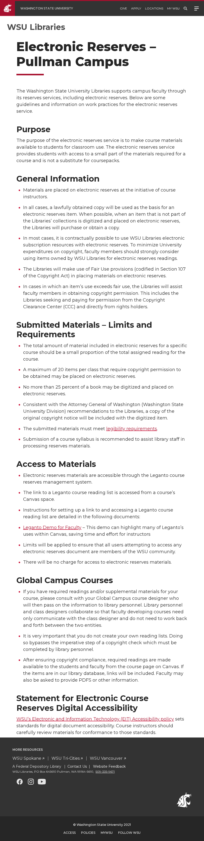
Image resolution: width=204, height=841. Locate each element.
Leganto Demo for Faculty (52, 527)
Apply (136, 8)
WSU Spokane (26, 758)
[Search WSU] (185, 8)
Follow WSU (129, 833)
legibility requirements (131, 428)
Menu (196, 8)
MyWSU (107, 833)
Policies (88, 833)
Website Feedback (109, 766)
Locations (154, 8)
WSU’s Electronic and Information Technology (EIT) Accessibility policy (95, 719)
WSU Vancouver (106, 758)
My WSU (173, 8)
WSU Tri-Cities (65, 758)
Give (123, 8)
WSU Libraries (36, 27)
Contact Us (77, 766)
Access (69, 833)
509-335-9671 (105, 771)
